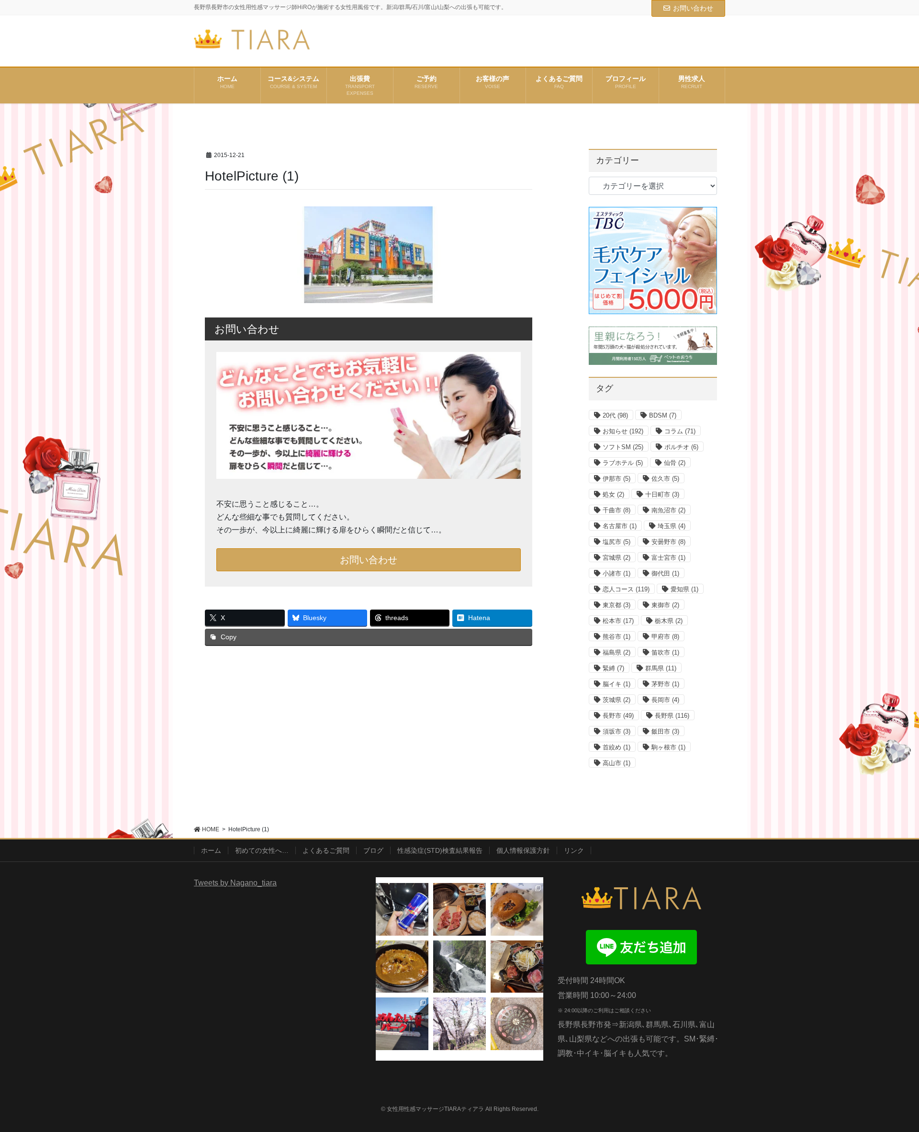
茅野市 (665, 684)
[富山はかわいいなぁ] (517, 1023)
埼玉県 (671, 526)
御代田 (665, 573)
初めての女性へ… (262, 850)
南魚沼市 (668, 510)
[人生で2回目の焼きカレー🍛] (402, 966)
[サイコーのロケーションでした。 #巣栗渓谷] (459, 966)
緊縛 (613, 668)
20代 (615, 415)
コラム (679, 431)
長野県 (672, 715)
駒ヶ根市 (668, 747)
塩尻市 (616, 541)
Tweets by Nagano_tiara (235, 883)
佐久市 (665, 478)
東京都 (616, 605)
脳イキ (616, 684)
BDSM (662, 415)
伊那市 (616, 478)
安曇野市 (668, 541)
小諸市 (616, 573)
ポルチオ (681, 447)
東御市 (665, 605)
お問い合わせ (693, 8)
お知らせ (623, 431)
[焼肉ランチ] (459, 909)
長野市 (618, 715)
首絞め (616, 747)
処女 (613, 494)
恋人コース (626, 589)
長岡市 (665, 699)
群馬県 (660, 668)
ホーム (211, 850)
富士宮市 (668, 557)
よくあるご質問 (326, 850)
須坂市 (616, 731)
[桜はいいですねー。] (459, 1023)
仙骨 (674, 462)
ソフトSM (623, 447)
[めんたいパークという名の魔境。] (402, 1023)
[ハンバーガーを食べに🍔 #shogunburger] (517, 909)
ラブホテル (623, 462)
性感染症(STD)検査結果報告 (439, 850)
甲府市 (665, 636)
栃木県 (669, 620)
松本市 (618, 620)
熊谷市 (616, 636)
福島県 (616, 652)
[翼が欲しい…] (402, 909)
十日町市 (662, 494)
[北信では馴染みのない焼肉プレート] (517, 966)
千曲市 (616, 510)
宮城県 (616, 557)
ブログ (373, 850)
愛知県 (684, 589)
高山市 (616, 763)
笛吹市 (665, 652)
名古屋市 (620, 526)
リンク (574, 850)
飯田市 (665, 731)
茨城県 (616, 699)
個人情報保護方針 (523, 850)
